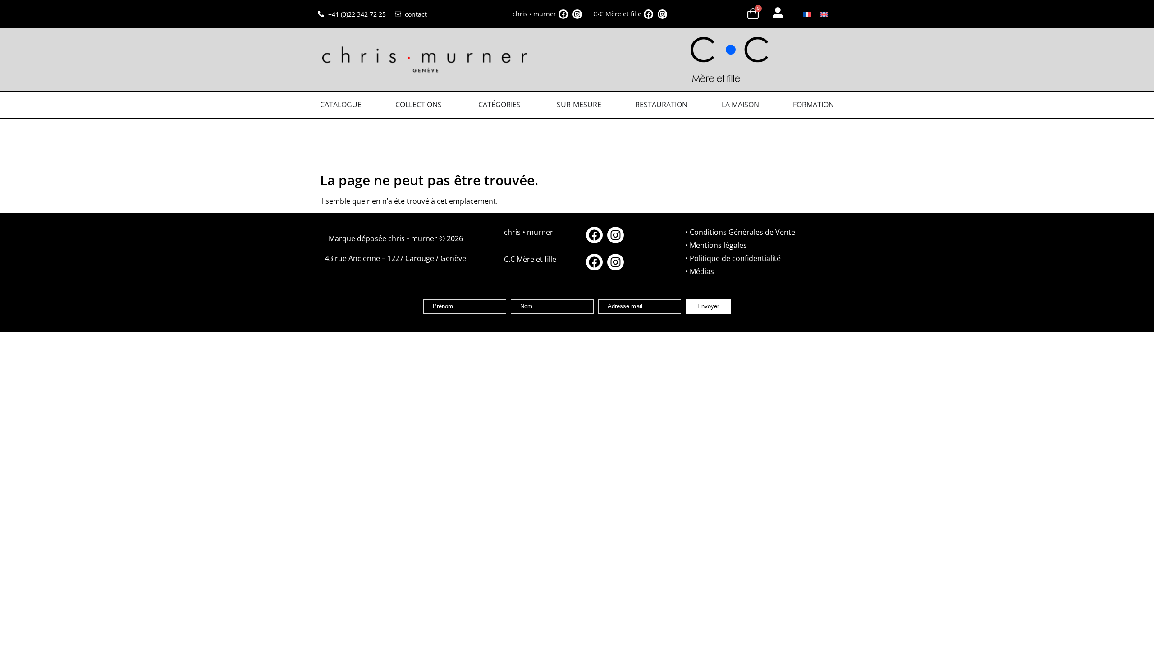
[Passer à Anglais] (824, 14)
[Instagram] (577, 14)
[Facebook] (563, 14)
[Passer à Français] (806, 14)
